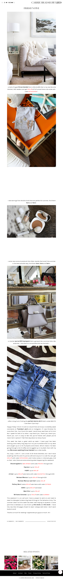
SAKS (23, 488)
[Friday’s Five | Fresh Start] (38, 569)
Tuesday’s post (22, 429)
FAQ (25, 573)
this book (37, 504)
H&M (27, 470)
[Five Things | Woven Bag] (51, 569)
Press (29, 573)
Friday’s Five (31, 8)
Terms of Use (46, 573)
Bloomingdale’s (16, 463)
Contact (20, 573)
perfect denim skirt (35, 421)
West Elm (26, 491)
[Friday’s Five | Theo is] (24, 569)
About (14, 573)
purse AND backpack (22, 341)
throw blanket (23, 87)
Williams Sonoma (20, 494)
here (27, 203)
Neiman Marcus (22, 477)
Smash (42, 578)
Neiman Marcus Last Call (27, 481)
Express (26, 467)
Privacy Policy (37, 573)
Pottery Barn (16, 484)
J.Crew (11, 474)
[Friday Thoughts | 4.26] (10, 569)
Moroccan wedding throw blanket (22, 450)
